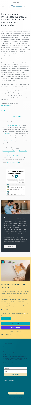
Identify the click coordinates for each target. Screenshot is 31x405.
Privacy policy (7, 399)
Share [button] (4, 110)
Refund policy (27, 397)
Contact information (24, 399)
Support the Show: (8, 156)
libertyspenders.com (6, 105)
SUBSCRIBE (15, 374)
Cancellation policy (16, 402)
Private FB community (13, 162)
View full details (5, 334)
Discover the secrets (8, 140)
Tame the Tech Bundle (9, 151)
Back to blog (17, 116)
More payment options (15, 331)
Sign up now (6, 133)
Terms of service (14, 399)
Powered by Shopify (18, 397)
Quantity (3, 315)
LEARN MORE (9, 246)
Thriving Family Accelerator (12, 125)
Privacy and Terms (7, 343)
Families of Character (9, 397)
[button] (2, 6)
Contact (5, 346)
